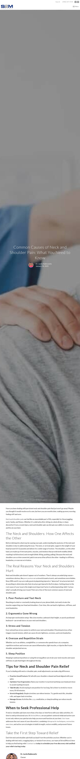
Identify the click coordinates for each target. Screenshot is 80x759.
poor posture (28, 578)
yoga (34, 699)
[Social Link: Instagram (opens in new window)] (78, 2)
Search (58, 2)
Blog (26, 500)
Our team (65, 718)
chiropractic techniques (56, 721)
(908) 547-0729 (67, 2)
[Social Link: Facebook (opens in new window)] (76, 2)
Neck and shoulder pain (15, 519)
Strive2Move (36, 715)
